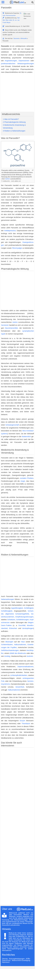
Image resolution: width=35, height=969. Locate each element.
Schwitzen (11, 620)
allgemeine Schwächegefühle (17, 614)
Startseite (16, 38)
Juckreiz (30, 656)
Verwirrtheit (19, 687)
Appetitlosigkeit (17, 608)
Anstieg (7, 656)
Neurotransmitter (11, 328)
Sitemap (5, 958)
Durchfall (21, 625)
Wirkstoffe (24, 38)
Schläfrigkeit (28, 608)
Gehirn (7, 179)
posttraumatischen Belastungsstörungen (17, 64)
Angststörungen (11, 61)
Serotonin (5, 325)
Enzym (22, 721)
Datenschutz (6, 960)
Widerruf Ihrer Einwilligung (21, 960)
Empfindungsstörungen (24, 617)
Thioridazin (26, 724)
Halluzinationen (20, 645)
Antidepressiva (10, 231)
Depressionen (24, 61)
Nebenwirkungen (7, 599)
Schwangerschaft (12, 425)
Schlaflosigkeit (6, 611)
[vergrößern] (32, 170)
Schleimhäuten (7, 645)
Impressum (6, 962)
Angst (23, 481)
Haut (23, 642)
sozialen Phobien (26, 478)
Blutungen (9, 642)
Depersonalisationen (25, 667)
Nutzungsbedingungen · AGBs (19, 958)
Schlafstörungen (22, 620)
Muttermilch (26, 437)
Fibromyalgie (17, 248)
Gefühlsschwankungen (10, 650)
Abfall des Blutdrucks (18, 653)
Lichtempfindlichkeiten (18, 675)
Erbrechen (13, 628)
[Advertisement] (17, 93)
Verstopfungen (27, 628)
